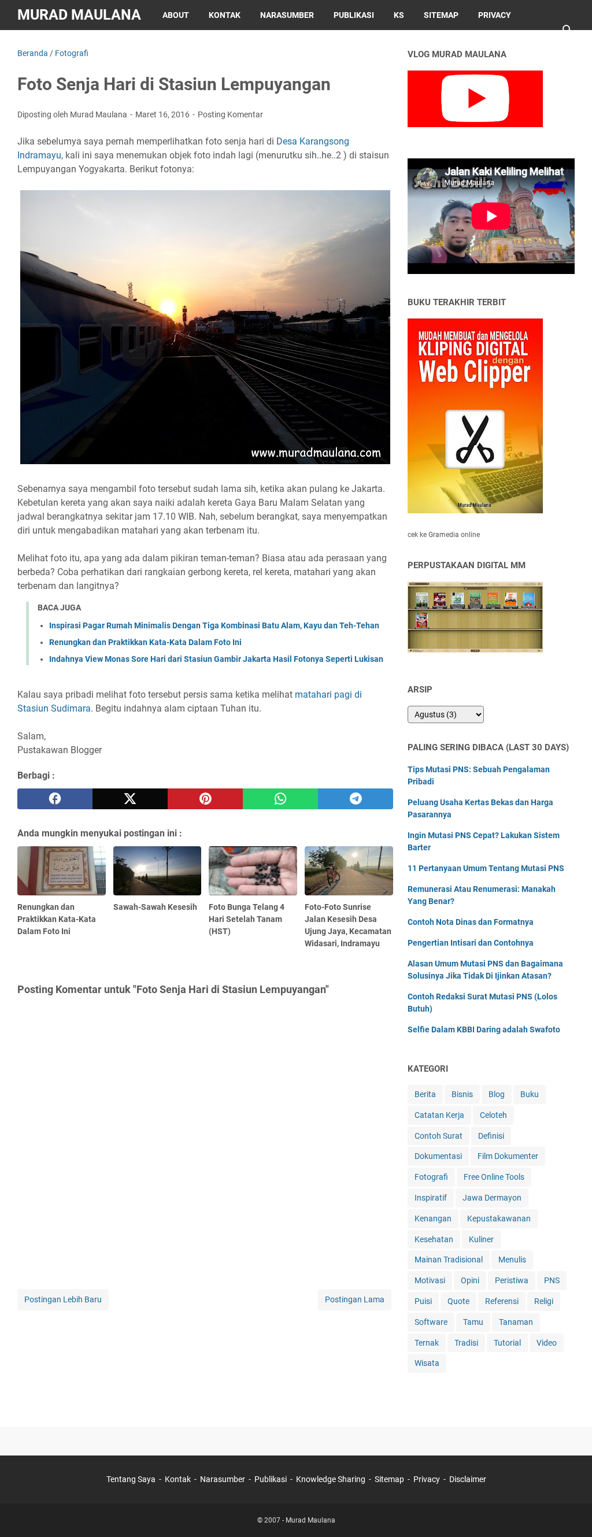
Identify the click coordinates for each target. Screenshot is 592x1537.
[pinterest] (205, 798)
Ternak (427, 1342)
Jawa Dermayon (491, 1197)
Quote (458, 1301)
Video (546, 1342)
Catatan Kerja (439, 1115)
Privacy (494, 15)
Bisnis (462, 1094)
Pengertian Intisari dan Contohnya (471, 942)
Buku (529, 1094)
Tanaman (516, 1322)
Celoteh (493, 1115)
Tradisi (466, 1342)
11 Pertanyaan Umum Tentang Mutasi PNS (486, 868)
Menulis (512, 1259)
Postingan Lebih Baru (63, 1299)
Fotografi (431, 1177)
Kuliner (481, 1239)
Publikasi (354, 15)
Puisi (423, 1301)
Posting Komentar (230, 114)
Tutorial (507, 1342)
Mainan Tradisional (449, 1259)
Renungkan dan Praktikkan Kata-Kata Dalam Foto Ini (145, 642)
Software (431, 1322)
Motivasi (430, 1280)
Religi (543, 1301)
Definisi (491, 1135)
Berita (425, 1094)
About (175, 15)
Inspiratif (431, 1197)
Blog (497, 1094)
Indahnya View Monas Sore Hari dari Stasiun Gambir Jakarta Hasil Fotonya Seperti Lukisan (216, 659)
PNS (552, 1280)
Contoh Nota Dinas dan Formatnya (471, 922)
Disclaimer (50, 45)
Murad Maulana (79, 14)
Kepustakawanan (499, 1218)
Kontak (224, 15)
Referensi (502, 1301)
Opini (470, 1280)
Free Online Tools (494, 1177)
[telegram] (355, 798)
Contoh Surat (438, 1135)
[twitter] (130, 798)
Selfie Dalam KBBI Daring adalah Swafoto (484, 1029)
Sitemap (441, 15)
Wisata (427, 1363)
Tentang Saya (131, 1479)
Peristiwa (511, 1280)
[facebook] (54, 798)
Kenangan (433, 1218)
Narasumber (287, 15)
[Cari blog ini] (568, 30)
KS (399, 15)
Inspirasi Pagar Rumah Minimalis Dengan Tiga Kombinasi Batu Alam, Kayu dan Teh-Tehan (214, 625)
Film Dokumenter (508, 1156)
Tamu (473, 1322)
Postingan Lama (354, 1299)
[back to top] (568, 1511)
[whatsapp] (280, 798)
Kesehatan (434, 1239)
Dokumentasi (438, 1156)
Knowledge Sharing (330, 1479)
